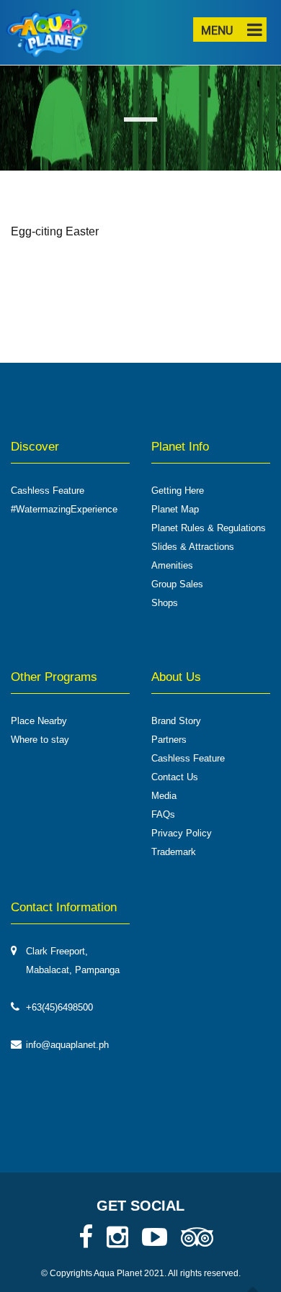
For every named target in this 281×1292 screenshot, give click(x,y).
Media (164, 795)
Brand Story (176, 720)
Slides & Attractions (192, 546)
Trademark (173, 851)
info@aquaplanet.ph (67, 1044)
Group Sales (177, 584)
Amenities (172, 565)
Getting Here (177, 490)
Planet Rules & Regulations (208, 528)
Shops (164, 602)
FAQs (163, 814)
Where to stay (40, 739)
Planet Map (175, 509)
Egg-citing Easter (55, 231)
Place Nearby (39, 720)
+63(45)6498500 (59, 1007)
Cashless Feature (47, 490)
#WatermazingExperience (64, 509)
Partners (169, 739)
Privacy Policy (181, 833)
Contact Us (174, 777)
